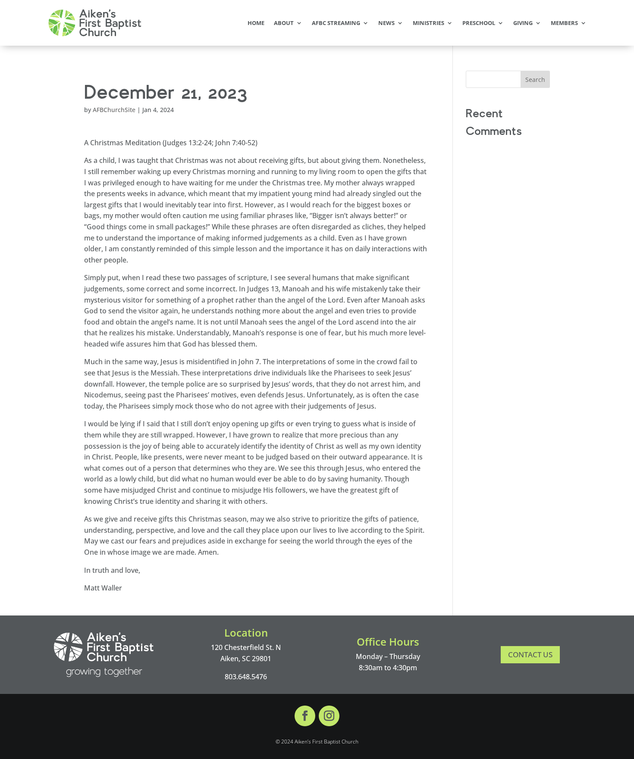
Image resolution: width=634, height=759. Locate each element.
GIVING (523, 23)
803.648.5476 (246, 676)
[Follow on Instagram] (329, 716)
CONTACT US (530, 654)
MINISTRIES (428, 23)
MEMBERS (564, 23)
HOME (256, 23)
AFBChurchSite (114, 110)
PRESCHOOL (478, 23)
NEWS (386, 23)
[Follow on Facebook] (305, 716)
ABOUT (284, 23)
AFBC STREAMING (336, 23)
